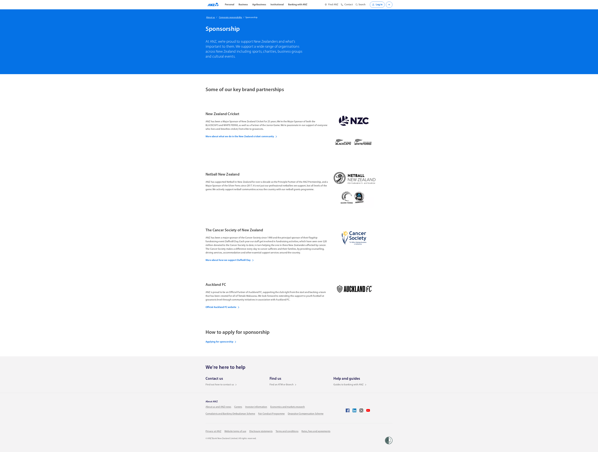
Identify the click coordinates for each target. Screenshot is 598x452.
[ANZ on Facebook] (347, 410)
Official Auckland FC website (221, 307)
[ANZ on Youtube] (368, 410)
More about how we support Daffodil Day (228, 260)
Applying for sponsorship (219, 342)
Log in (379, 4)
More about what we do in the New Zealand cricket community (240, 136)
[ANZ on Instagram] (361, 410)
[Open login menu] (389, 5)
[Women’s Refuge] (388, 440)
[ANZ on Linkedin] (354, 410)
